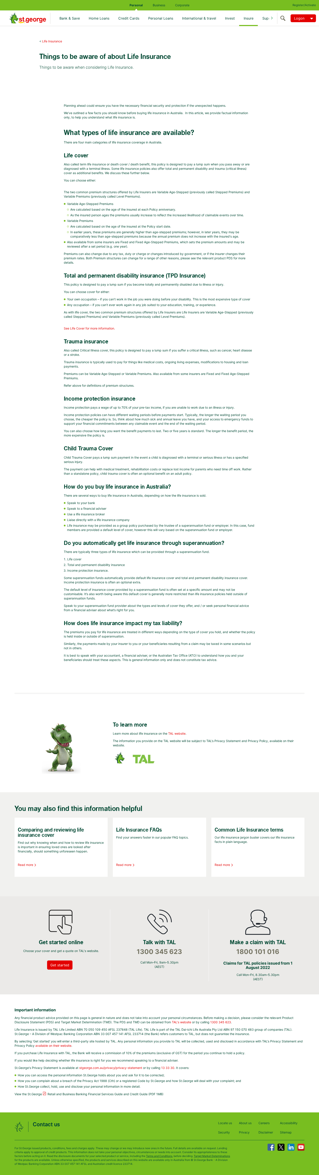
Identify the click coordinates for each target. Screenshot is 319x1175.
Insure (248, 18)
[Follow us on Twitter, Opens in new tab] (281, 1147)
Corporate (182, 5)
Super (267, 18)
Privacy (244, 1132)
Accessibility (289, 1123)
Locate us (225, 1123)
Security (224, 1132)
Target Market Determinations (212, 1156)
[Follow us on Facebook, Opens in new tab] (271, 1147)
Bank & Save (69, 18)
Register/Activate (304, 5)
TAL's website (181, 1022)
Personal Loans (160, 18)
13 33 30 (167, 1068)
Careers (264, 1123)
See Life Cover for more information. (89, 328)
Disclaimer (265, 1132)
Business (159, 5)
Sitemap (286, 1132)
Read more (25, 865)
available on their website (53, 1045)
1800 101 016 (257, 952)
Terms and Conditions (159, 1156)
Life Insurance (52, 41)
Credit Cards (128, 18)
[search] (284, 18)
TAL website (177, 733)
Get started (59, 965)
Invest (230, 18)
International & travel (199, 18)
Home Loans (99, 18)
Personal (136, 5)
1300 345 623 (159, 952)
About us (245, 1123)
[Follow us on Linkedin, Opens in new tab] (291, 1147)
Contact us (46, 1125)
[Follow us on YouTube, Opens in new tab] (301, 1147)
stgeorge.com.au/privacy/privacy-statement (110, 1068)
